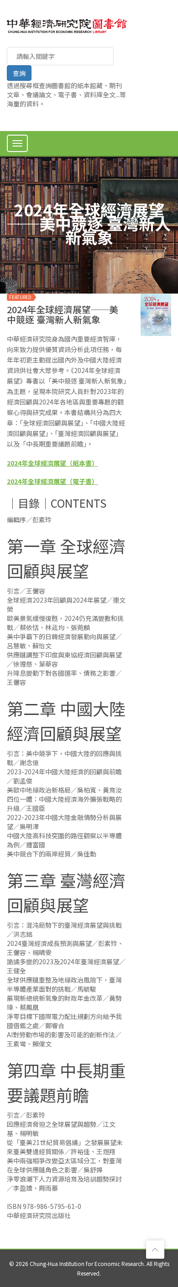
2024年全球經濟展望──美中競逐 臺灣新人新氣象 (62, 314)
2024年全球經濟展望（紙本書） (52, 463)
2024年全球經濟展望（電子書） (52, 481)
